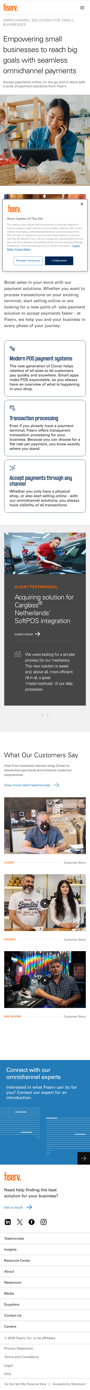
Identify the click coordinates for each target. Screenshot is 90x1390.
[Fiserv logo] (10, 7)
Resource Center (17, 1260)
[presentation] (42, 714)
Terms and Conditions (21, 1357)
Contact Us (12, 1315)
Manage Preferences (28, 260)
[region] (45, 235)
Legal (8, 1365)
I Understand (59, 260)
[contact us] (83, 1158)
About (9, 1271)
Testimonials (14, 1238)
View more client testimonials (27, 785)
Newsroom (13, 1282)
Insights (10, 1249)
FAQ (7, 1374)
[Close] (81, 204)
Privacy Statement (18, 1348)
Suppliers (11, 1304)
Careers (10, 1326)
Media (9, 1293)
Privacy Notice (22, 249)
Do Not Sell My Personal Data (25, 1384)
